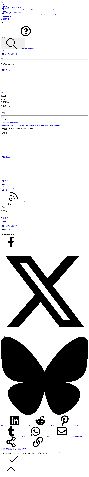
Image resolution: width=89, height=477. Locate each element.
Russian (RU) (6, 184)
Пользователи (6, 13)
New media (29, 9)
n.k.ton (4, 218)
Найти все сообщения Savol (7, 122)
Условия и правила (7, 186)
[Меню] (1, 1)
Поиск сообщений (16, 7)
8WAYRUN (20, 449)
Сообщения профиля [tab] (8, 125)
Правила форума (7, 16)
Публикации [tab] (39, 125)
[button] (25, 36)
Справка (5, 189)
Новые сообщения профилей (49, 9)
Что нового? (6, 8)
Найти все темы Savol (19, 122)
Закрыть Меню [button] (4, 67)
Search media (19, 12)
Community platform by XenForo (15, 448)
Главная (5, 4)
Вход (2, 58)
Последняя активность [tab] (25, 125)
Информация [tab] (55, 125)
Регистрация (4, 60)
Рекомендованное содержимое (10, 9)
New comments (12, 12)
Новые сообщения (7, 7)
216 (4, 110)
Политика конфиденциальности (11, 188)
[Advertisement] (42, 82)
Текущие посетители (25, 14)
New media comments (37, 9)
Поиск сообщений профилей (51, 14)
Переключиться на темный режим (9, 65)
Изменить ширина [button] (7, 183)
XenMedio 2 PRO (5, 449)
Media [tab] (47, 125)
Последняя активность (61, 9)
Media (4, 11)
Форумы (5, 6)
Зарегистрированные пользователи (11, 14)
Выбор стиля (6, 180)
